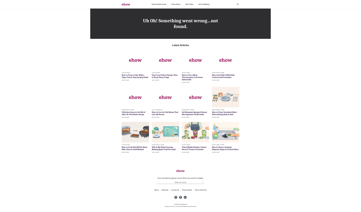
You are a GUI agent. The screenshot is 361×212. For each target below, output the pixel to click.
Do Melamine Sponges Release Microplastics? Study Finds (194, 113)
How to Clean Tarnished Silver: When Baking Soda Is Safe (224, 113)
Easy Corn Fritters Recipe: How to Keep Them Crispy (165, 76)
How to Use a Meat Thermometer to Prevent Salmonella (192, 77)
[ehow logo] (126, 4)
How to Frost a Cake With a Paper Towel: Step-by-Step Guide (135, 76)
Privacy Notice (187, 190)
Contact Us (175, 190)
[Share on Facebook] (180, 197)
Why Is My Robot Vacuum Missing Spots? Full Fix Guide (164, 148)
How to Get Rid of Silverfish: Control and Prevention (223, 76)
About (156, 190)
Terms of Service (201, 190)
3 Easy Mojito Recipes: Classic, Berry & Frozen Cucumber (194, 148)
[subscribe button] (202, 182)
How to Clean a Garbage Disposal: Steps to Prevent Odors (225, 148)
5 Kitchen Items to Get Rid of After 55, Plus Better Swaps (133, 113)
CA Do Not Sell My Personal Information (186, 206)
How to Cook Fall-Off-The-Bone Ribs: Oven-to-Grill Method (134, 148)
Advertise (165, 190)
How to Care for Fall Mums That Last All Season (165, 113)
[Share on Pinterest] (175, 197)
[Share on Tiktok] (185, 197)
